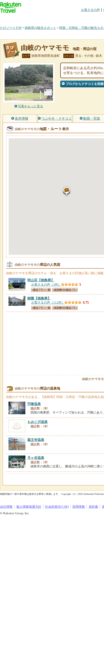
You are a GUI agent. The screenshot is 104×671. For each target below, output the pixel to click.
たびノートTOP (11, 28)
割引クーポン (76, 18)
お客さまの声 (90, 10)
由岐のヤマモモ (45, 47)
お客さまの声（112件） (48, 302)
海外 (36, 18)
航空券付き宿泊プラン (65, 290)
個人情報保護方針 (28, 506)
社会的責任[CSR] (57, 506)
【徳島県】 (40, 280)
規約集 (93, 506)
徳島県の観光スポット (40, 28)
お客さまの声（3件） (46, 284)
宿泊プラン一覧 (41, 290)
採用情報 (78, 506)
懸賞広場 (56, 18)
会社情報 (6, 506)
